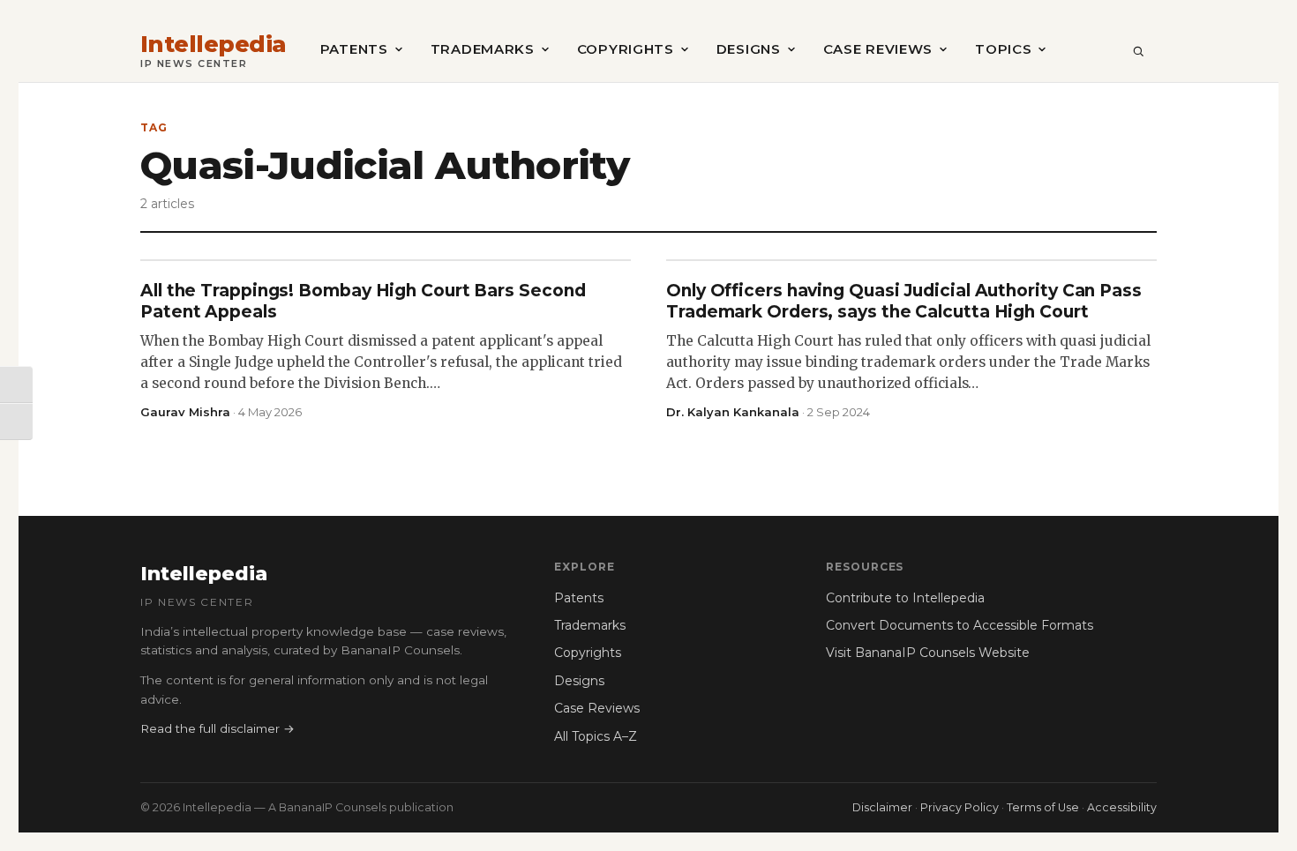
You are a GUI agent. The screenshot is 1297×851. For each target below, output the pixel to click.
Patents (354, 49)
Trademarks (483, 49)
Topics (1003, 49)
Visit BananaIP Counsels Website (928, 653)
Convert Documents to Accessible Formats (959, 625)
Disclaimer (882, 807)
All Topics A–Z (595, 736)
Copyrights (625, 49)
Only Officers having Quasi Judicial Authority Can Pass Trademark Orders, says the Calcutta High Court (904, 301)
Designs (748, 49)
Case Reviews (878, 49)
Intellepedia (213, 44)
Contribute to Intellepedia (905, 598)
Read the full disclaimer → (217, 728)
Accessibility (1122, 807)
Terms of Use (1043, 807)
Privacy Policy (959, 807)
